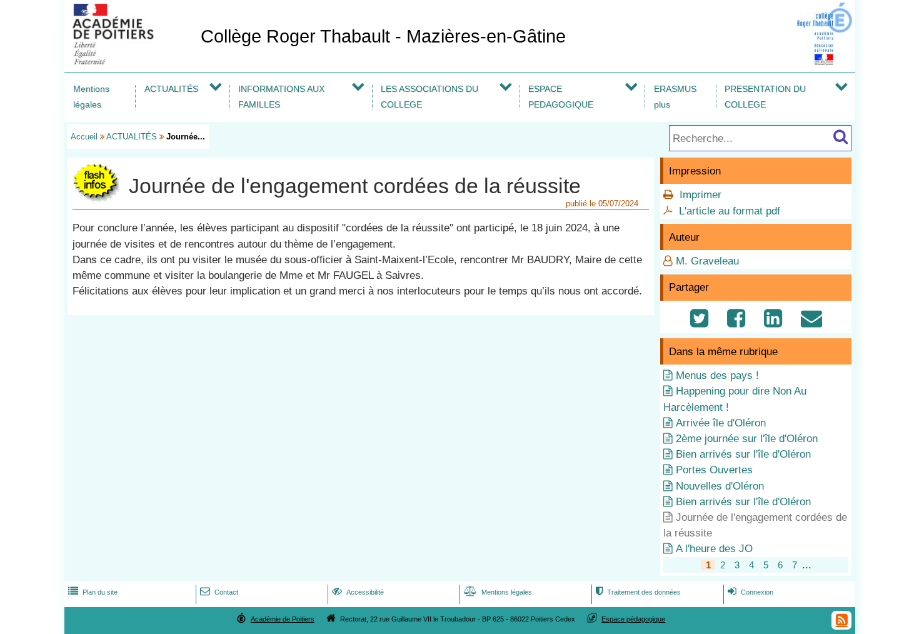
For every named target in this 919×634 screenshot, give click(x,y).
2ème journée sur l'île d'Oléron (747, 439)
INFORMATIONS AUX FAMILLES (281, 96)
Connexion (750, 592)
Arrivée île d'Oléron (721, 423)
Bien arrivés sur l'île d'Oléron (743, 454)
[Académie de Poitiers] (130, 61)
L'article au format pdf (729, 211)
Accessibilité (358, 592)
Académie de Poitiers (282, 619)
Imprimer (700, 195)
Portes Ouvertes (714, 470)
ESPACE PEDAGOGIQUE (560, 96)
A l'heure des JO (714, 549)
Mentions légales (91, 96)
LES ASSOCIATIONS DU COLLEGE (429, 96)
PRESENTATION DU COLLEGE (765, 96)
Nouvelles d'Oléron (720, 486)
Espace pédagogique (633, 619)
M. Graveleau (707, 261)
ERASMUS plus (675, 96)
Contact (219, 592)
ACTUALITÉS (171, 89)
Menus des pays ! (717, 375)
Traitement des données (638, 592)
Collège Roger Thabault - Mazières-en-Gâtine (383, 36)
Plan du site (93, 592)
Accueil (84, 136)
